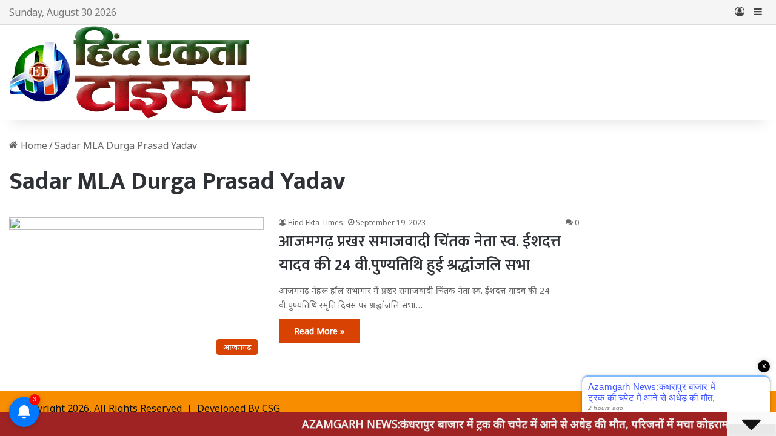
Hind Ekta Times (315, 222)
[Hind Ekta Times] (130, 72)
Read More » (319, 331)
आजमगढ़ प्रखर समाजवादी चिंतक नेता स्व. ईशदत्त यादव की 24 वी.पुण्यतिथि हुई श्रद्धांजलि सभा (420, 254)
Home (32, 145)
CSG (271, 408)
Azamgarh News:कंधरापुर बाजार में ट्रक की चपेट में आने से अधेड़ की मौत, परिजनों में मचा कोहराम (505, 424)
